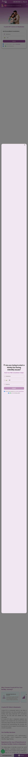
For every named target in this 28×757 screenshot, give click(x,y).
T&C (16, 391)
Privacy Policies (21, 391)
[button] (6, 380)
